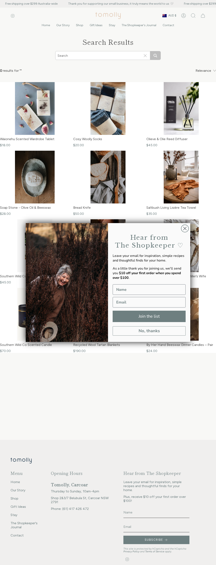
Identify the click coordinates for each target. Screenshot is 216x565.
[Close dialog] (185, 228)
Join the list (149, 316)
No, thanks (149, 331)
